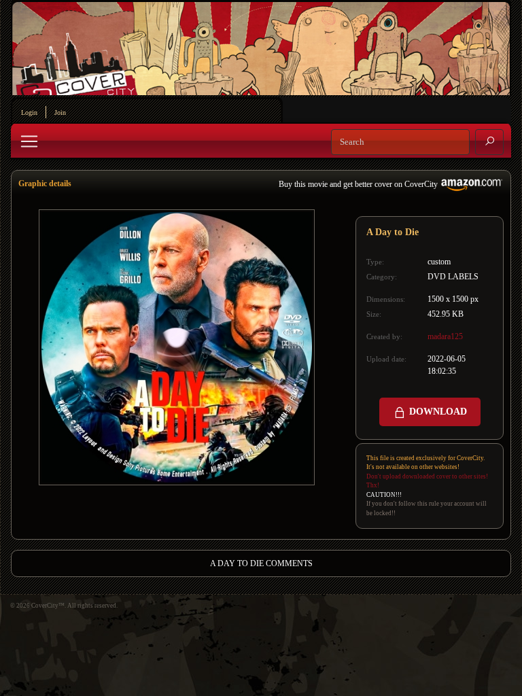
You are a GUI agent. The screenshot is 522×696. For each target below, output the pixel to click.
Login (29, 112)
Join (60, 112)
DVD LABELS (453, 276)
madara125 (445, 336)
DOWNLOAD (436, 411)
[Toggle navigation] (29, 141)
